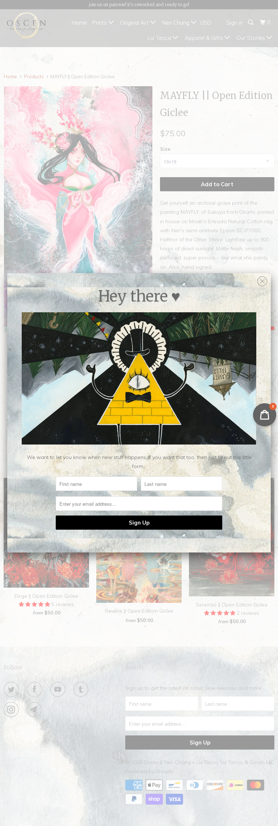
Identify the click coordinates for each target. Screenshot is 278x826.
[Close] (262, 279)
